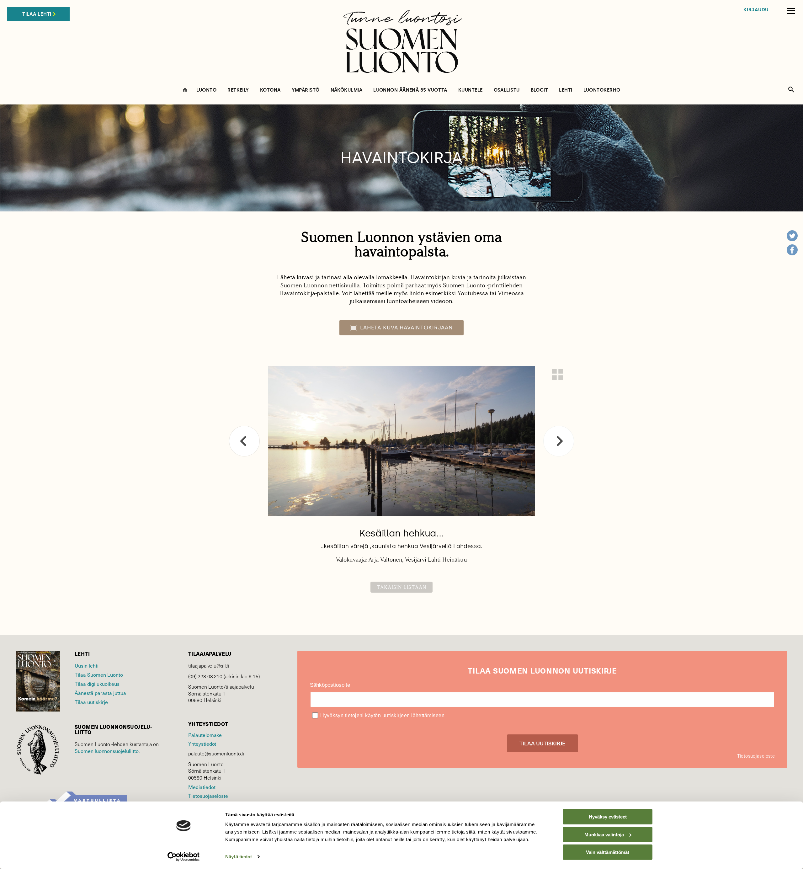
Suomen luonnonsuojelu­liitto (107, 751)
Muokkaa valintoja (604, 834)
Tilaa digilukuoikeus (97, 683)
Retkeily (238, 90)
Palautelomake (205, 735)
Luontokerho (601, 90)
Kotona (270, 90)
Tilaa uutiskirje (91, 702)
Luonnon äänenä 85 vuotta (410, 90)
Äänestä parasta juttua (100, 693)
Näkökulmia (347, 90)
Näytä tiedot (238, 856)
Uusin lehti (86, 665)
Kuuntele (470, 90)
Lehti (565, 90)
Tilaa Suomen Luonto (99, 674)
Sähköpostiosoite (330, 685)
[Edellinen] (244, 441)
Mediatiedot (201, 787)
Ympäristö (306, 90)
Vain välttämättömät (607, 852)
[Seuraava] (558, 441)
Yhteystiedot (202, 743)
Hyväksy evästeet (608, 816)
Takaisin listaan (401, 587)
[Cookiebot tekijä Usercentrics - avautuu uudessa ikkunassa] (183, 856)
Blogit (539, 90)
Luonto (206, 90)
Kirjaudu (755, 10)
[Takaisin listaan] (557, 374)
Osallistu (507, 90)
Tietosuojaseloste (208, 795)
